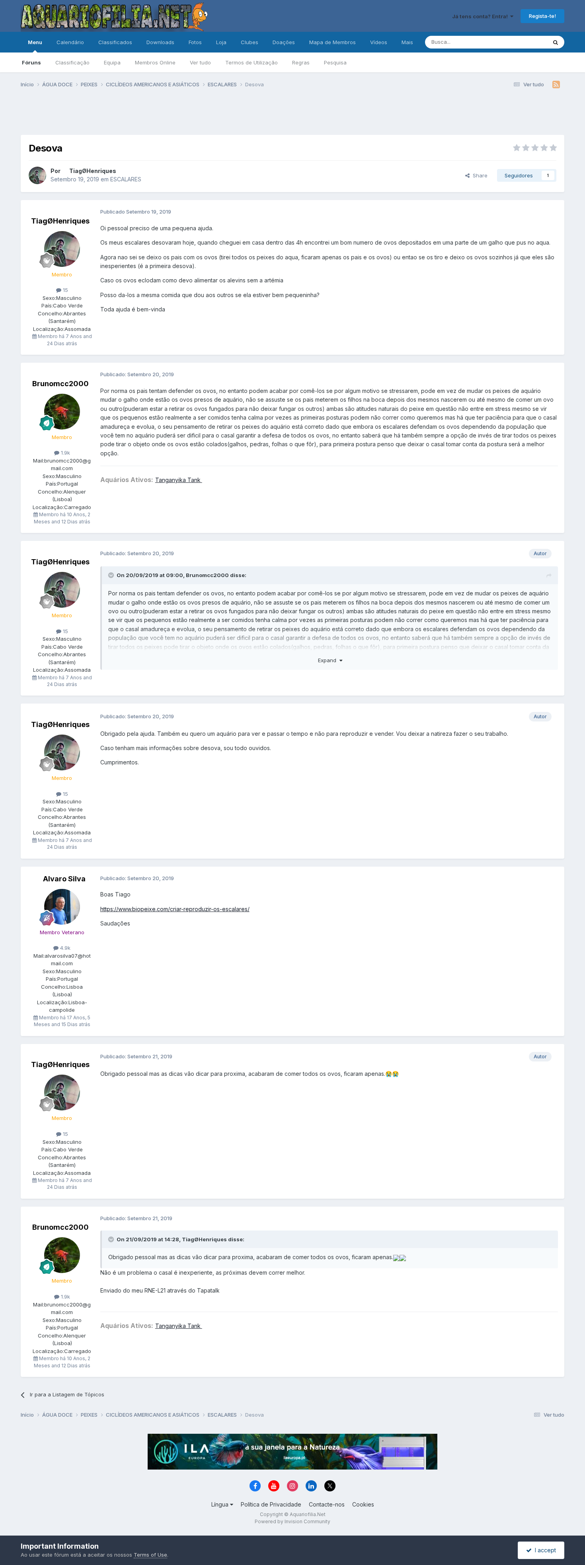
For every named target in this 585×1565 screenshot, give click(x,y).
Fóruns (31, 62)
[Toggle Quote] (111, 575)
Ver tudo (200, 62)
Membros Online (155, 62)
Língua (220, 1504)
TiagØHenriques (92, 170)
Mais (407, 42)
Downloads (160, 42)
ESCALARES (125, 179)
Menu (35, 42)
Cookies (363, 1504)
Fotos (195, 42)
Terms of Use (150, 1554)
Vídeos (378, 42)
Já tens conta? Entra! (481, 16)
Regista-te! (542, 16)
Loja (221, 42)
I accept (544, 1550)
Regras (301, 62)
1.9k (64, 452)
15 (64, 290)
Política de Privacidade (271, 1504)
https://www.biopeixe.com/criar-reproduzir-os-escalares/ (175, 909)
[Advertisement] (292, 114)
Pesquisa (335, 62)
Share (479, 175)
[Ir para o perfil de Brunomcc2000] (62, 412)
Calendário (70, 42)
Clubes (249, 42)
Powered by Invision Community (292, 1521)
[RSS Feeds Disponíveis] (556, 84)
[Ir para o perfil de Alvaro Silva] (62, 907)
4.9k (64, 948)
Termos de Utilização (251, 62)
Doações (284, 42)
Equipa (112, 62)
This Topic (523, 42)
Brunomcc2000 (60, 383)
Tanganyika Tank (178, 479)
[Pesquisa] (555, 42)
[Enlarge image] (396, 1257)
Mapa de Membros (332, 42)
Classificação (72, 62)
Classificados (115, 42)
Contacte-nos (327, 1504)
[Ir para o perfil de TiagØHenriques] (37, 175)
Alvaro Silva (64, 879)
